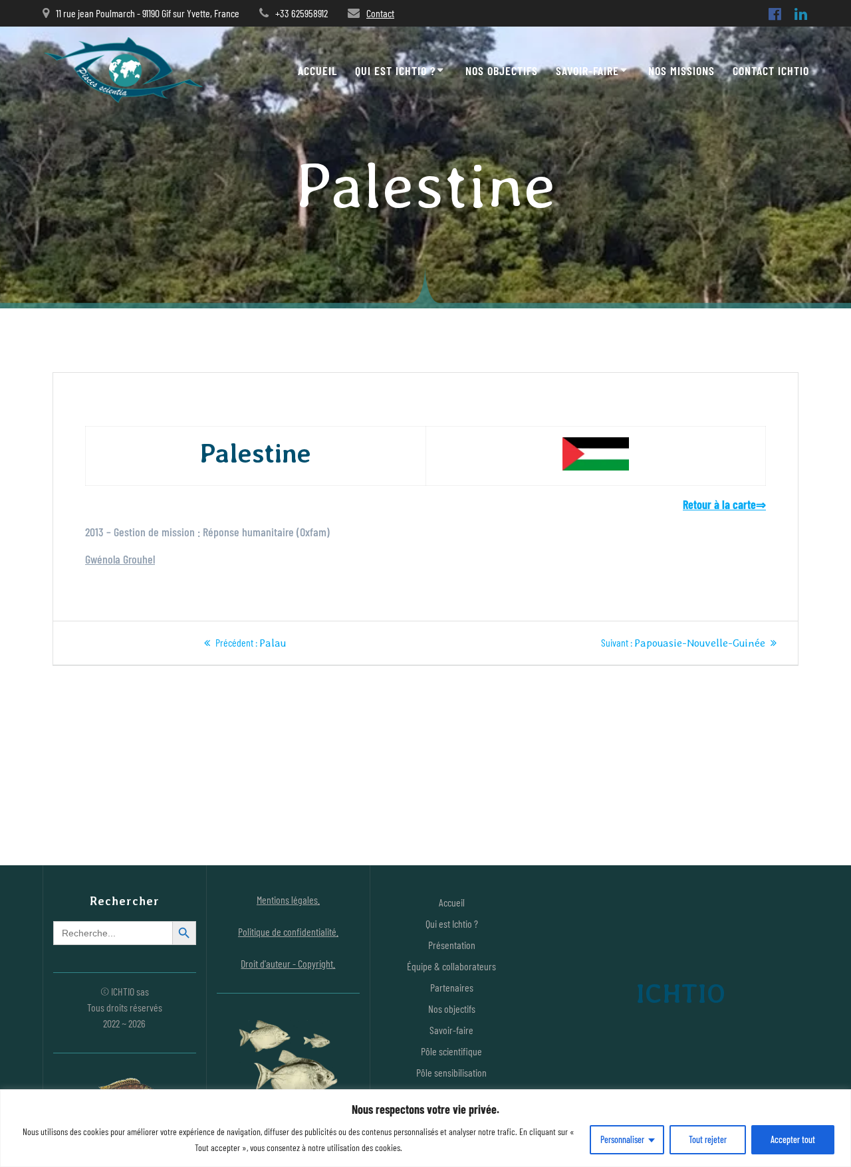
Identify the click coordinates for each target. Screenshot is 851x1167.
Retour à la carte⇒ (724, 504)
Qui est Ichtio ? (395, 70)
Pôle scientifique (451, 1051)
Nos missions (681, 70)
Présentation (451, 944)
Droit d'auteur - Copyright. (288, 963)
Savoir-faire (587, 70)
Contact (380, 13)
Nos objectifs (501, 70)
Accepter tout (793, 1139)
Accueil (317, 70)
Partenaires (451, 987)
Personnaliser (622, 1139)
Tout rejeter (708, 1139)
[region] (425, 1128)
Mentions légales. (288, 899)
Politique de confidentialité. (288, 931)
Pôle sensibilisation (451, 1072)
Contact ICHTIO (771, 70)
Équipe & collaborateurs (451, 966)
